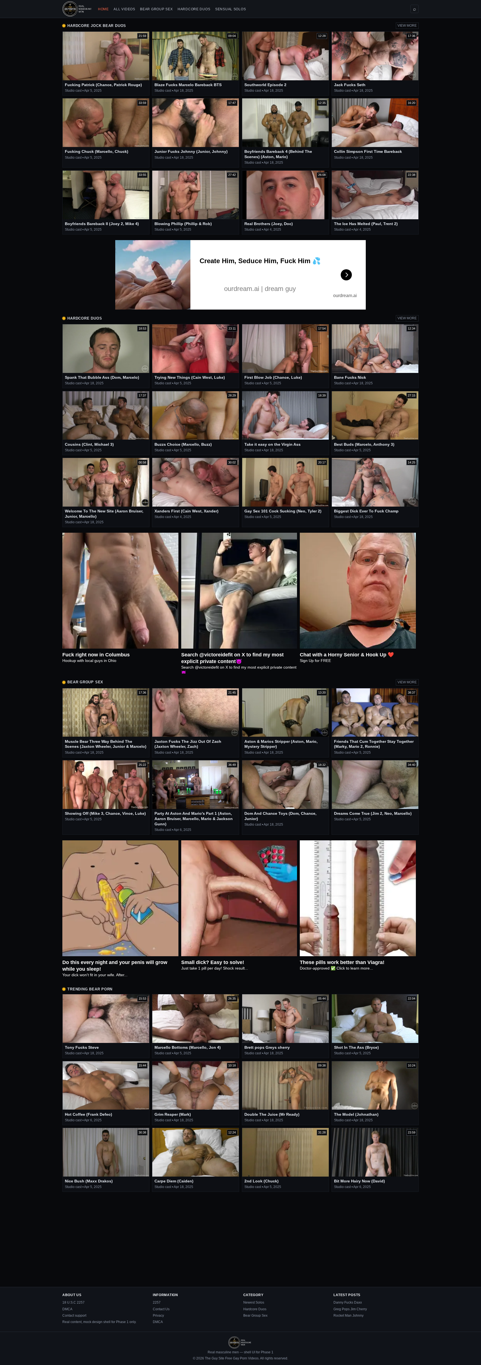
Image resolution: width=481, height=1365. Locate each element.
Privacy (158, 1315)
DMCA (67, 1309)
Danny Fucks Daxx (347, 1302)
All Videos (124, 9)
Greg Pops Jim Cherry (350, 1309)
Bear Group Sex (156, 9)
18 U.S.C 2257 (73, 1302)
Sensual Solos (230, 9)
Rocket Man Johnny (348, 1315)
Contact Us (161, 1309)
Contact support (74, 1315)
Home (103, 9)
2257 (157, 1302)
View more (407, 26)
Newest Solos (253, 1302)
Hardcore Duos (194, 9)
